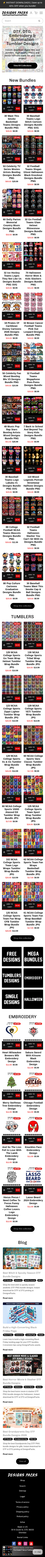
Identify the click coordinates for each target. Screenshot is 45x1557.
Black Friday (8, 1335)
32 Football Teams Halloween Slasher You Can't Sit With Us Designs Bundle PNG (33, 536)
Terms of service (22, 1502)
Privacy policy (22, 1507)
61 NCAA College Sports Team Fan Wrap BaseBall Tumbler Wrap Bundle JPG (33, 918)
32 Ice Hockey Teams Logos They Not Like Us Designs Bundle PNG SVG (11, 278)
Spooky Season (30, 1280)
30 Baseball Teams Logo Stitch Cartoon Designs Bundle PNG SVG (33, 122)
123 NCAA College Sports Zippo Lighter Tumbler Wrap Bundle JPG (11, 711)
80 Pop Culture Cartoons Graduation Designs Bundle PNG (12, 589)
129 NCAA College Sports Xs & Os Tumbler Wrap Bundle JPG (11, 762)
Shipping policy (22, 1512)
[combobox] (19, 21)
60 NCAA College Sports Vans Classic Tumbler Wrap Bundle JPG (33, 762)
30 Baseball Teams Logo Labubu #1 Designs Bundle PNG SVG (12, 483)
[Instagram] (25, 1543)
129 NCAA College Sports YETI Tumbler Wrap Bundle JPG (33, 711)
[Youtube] (31, 1543)
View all (22, 1461)
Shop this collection (22, 606)
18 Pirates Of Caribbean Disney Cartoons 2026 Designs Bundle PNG (11, 329)
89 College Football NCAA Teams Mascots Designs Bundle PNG (12, 533)
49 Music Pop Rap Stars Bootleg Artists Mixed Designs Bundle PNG (11, 432)
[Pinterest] (20, 1543)
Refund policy (22, 1516)
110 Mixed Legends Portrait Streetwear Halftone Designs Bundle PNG (33, 483)
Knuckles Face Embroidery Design (33, 1150)
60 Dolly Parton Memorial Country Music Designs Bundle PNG (12, 225)
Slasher (39, 1387)
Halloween (18, 1280)
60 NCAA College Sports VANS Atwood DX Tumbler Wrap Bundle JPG (11, 812)
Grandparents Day (21, 1439)
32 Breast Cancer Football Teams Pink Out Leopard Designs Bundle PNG (33, 329)
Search (22, 1486)
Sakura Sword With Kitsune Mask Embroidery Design (33, 1058)
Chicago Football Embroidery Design (33, 1105)
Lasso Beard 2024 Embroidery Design (33, 1200)
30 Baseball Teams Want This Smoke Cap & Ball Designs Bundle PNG (33, 589)
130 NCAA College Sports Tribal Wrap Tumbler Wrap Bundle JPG (33, 658)
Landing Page (30, 1335)
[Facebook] (14, 1543)
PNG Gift (33, 1439)
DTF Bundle (8, 1280)
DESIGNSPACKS (24, 1548)
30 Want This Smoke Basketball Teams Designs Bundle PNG (11, 122)
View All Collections (22, 66)
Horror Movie (29, 1387)
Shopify (40, 1335)
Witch (40, 1280)
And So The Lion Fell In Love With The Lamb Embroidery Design (11, 1153)
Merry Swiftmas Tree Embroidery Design (11, 1105)
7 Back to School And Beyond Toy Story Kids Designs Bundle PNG (33, 432)
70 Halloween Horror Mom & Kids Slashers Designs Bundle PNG (33, 278)
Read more (8, 1298)
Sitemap (22, 1491)
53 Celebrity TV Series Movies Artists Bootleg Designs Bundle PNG (12, 172)
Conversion (19, 1335)
